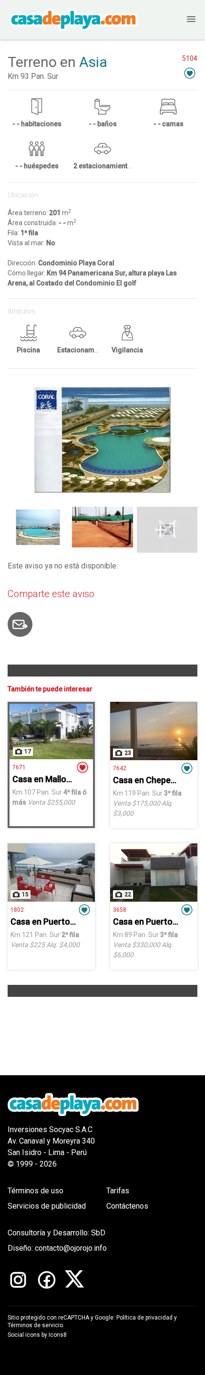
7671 (19, 767)
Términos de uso (35, 1190)
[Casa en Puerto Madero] (153, 872)
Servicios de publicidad (47, 1206)
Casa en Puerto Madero (159, 922)
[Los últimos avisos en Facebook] (46, 1279)
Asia (93, 62)
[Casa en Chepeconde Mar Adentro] (153, 731)
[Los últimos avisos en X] (74, 1279)
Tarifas (117, 1190)
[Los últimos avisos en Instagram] (18, 1279)
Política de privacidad (144, 1317)
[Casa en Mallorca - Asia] (51, 731)
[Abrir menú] (181, 20)
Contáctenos (127, 1206)
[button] (189, 73)
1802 (17, 909)
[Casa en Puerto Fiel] (51, 872)
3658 (119, 909)
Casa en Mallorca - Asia (57, 779)
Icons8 (58, 1334)
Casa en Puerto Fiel (47, 922)
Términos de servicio (35, 1325)
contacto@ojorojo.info (71, 1248)
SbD (98, 1232)
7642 (119, 768)
